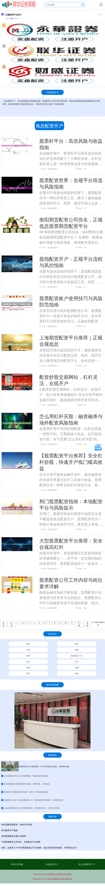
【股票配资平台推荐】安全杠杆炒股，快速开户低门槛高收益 (71, 461)
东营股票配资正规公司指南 (13, 836)
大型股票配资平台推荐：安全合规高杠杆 (71, 543)
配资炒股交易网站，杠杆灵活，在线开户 (68, 380)
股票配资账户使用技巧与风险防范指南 (71, 301)
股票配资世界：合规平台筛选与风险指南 (71, 183)
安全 (28, 661)
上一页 (11, 624)
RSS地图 (58, 874)
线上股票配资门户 (87, 864)
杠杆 (28, 649)
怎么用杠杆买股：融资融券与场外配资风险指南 (71, 419)
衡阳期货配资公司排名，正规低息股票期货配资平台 (71, 222)
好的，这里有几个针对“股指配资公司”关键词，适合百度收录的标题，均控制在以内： (39, 847)
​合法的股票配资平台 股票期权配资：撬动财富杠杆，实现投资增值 (31, 808)
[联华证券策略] (19, 4)
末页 (87, 624)
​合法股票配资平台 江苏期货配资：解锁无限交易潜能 (25, 775)
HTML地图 (67, 874)
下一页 (79, 624)
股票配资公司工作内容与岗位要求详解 (71, 583)
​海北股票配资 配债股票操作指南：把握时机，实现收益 (26, 783)
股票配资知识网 (58, 879)
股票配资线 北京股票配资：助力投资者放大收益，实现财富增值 (44, 766)
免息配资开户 (52, 864)
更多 (99, 14)
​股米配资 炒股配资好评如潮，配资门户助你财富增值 (25, 791)
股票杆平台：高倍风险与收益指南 (71, 144)
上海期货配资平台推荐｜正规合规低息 (70, 340)
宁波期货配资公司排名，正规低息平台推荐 (20, 841)
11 (72, 622)
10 (66, 622)
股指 (77, 649)
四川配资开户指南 (9, 830)
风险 (77, 673)
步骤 (77, 667)
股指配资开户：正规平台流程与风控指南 (71, 262)
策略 (28, 655)
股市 (28, 673)
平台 (77, 661)
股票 (28, 643)
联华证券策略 (17, 864)
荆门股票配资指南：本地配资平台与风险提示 (71, 504)
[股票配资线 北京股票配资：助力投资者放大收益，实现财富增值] (10, 766)
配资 (77, 643)
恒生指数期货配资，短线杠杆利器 (16, 824)
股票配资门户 (76, 655)
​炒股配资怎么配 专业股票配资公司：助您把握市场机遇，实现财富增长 (33, 800)
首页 (3, 624)
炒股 (28, 667)
